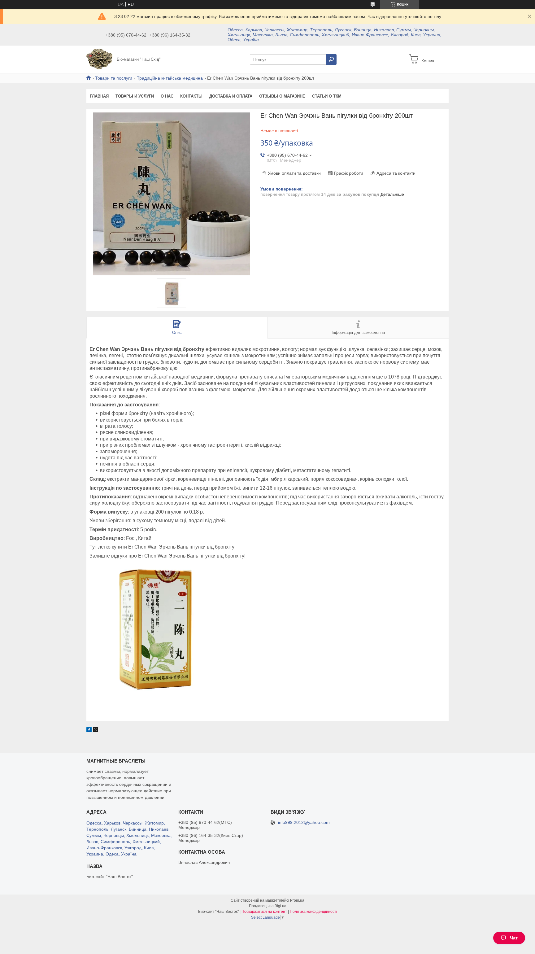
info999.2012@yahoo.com (304, 822)
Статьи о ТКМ (326, 96)
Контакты (191, 96)
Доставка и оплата (230, 96)
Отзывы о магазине (282, 96)
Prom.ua (297, 900)
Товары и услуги (134, 96)
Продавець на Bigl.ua (267, 906)
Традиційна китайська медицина (170, 78)
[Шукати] (331, 59)
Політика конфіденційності (313, 911)
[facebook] (89, 730)
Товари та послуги (113, 78)
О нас (167, 96)
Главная (99, 96)
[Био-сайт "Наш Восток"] (99, 58)
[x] (95, 730)
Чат (514, 937)
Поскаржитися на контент (264, 911)
